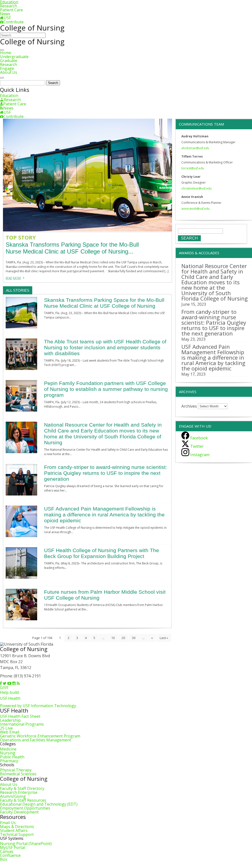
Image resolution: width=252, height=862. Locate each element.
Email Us (8, 822)
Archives (189, 406)
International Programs (22, 724)
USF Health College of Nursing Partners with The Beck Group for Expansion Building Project (101, 553)
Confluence (10, 855)
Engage (7, 68)
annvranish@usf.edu (195, 209)
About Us (8, 72)
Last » (164, 638)
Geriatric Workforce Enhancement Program (40, 736)
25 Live (6, 728)
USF (7, 17)
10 (113, 638)
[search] (2, 78)
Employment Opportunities (25, 808)
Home (5, 52)
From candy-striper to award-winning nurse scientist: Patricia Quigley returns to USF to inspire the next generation (105, 473)
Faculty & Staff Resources (23, 800)
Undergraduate (14, 56)
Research (8, 6)
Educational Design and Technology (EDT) (39, 804)
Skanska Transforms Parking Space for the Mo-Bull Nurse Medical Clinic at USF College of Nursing (104, 303)
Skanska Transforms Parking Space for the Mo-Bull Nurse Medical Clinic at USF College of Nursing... (72, 248)
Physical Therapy (16, 770)
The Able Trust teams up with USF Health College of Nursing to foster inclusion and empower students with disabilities (105, 347)
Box (3, 859)
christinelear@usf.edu (196, 188)
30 (133, 638)
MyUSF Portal (12, 847)
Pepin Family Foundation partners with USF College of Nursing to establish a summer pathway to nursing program (106, 389)
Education (9, 95)
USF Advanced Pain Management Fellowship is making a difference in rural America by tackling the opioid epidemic (104, 514)
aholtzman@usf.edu (195, 148)
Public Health (12, 757)
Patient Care (11, 10)
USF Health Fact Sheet (20, 716)
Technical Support (17, 834)
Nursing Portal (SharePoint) (26, 843)
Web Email (9, 732)
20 (123, 638)
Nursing (7, 753)
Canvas (6, 851)
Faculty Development (19, 812)
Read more (13, 278)
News (5, 13)
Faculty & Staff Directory (22, 788)
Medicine (8, 749)
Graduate (8, 60)
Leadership (10, 720)
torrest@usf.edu (192, 168)
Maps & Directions (17, 826)
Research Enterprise (18, 792)
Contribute (13, 22)
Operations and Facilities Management (35, 740)
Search (53, 83)
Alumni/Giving (13, 796)
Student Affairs (14, 830)
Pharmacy (9, 761)
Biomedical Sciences (18, 774)
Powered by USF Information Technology (38, 705)
